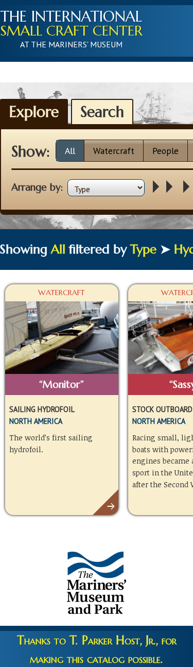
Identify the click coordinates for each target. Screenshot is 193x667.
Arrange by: (37, 187)
